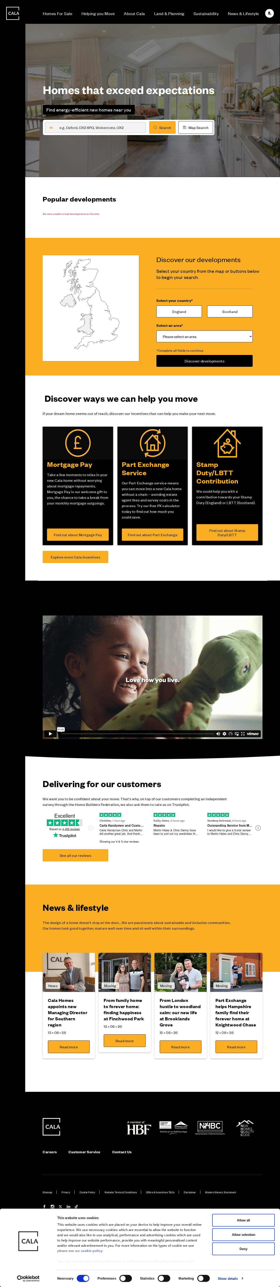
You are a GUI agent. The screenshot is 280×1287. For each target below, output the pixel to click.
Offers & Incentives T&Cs (160, 1192)
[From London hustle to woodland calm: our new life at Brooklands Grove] (180, 972)
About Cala (134, 13)
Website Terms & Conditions (121, 1192)
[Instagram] (52, 1207)
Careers (50, 1151)
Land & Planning (169, 13)
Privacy (65, 1192)
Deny (243, 1249)
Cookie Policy (87, 1192)
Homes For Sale (57, 13)
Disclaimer (190, 1192)
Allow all (243, 1220)
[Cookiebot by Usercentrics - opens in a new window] (28, 1278)
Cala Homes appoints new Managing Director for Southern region (67, 1012)
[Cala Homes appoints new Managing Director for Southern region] (69, 972)
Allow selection (243, 1234)
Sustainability (206, 13)
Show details (228, 1278)
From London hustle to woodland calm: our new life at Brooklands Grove (180, 1012)
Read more (69, 1046)
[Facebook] (44, 1207)
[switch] (125, 1278)
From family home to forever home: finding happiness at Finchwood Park (124, 1009)
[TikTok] (76, 1207)
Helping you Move (98, 13)
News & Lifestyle (243, 13)
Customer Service (84, 1151)
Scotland (229, 311)
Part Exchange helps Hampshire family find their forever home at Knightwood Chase (235, 1012)
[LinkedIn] (68, 1207)
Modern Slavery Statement (220, 1192)
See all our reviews (75, 855)
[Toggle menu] (12, 658)
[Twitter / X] (60, 1207)
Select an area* (169, 325)
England (179, 311)
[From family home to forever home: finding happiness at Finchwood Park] (124, 972)
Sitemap (47, 1192)
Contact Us (122, 1151)
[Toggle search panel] (12, 631)
